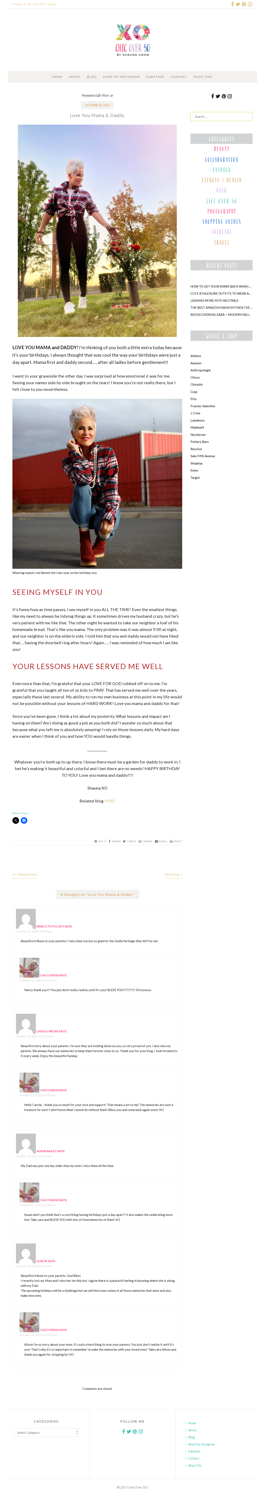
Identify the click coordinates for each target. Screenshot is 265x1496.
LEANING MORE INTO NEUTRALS (214, 300)
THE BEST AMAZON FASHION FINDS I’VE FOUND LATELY (221, 307)
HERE (109, 800)
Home (57, 76)
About (75, 76)
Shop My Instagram (121, 76)
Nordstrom (198, 434)
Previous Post (27, 874)
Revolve (196, 449)
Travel (51, 4)
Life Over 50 (35, 4)
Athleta (195, 356)
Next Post (172, 874)
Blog (92, 76)
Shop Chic (203, 76)
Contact (179, 76)
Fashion (17, 4)
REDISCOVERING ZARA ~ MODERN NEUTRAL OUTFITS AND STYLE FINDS (221, 314)
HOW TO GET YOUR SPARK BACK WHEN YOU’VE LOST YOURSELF (221, 286)
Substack (155, 76)
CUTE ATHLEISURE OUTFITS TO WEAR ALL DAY (221, 293)
